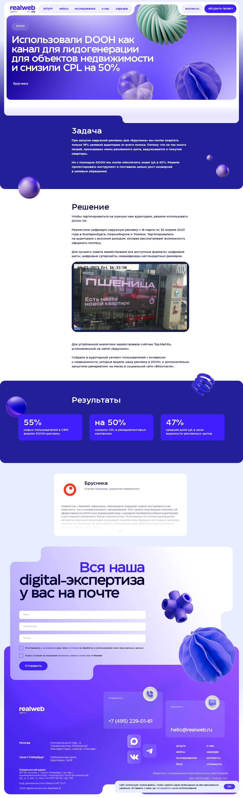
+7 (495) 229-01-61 (130, 721)
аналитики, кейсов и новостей (74, 656)
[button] (48, 8)
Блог (179, 764)
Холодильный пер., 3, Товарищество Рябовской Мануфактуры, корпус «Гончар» (73, 745)
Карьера (213, 752)
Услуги (181, 745)
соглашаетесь (164, 788)
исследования (186, 758)
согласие (73, 648)
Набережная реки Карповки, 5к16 (63, 759)
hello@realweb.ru (191, 730)
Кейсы (180, 752)
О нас (210, 745)
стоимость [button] (214, 764)
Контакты (213, 758)
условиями (48, 648)
